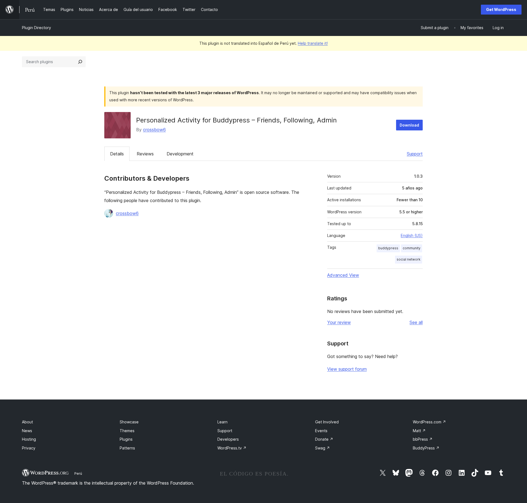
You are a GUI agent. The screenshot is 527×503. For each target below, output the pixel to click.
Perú (78, 473)
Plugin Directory (36, 27)
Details (117, 154)
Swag (322, 448)
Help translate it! (313, 43)
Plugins (126, 439)
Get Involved (327, 422)
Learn (222, 422)
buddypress (388, 248)
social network (409, 259)
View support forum (347, 369)
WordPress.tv (231, 448)
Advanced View (343, 275)
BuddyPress (426, 448)
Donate (324, 439)
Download (409, 125)
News (27, 430)
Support (415, 154)
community (412, 248)
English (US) (412, 235)
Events (321, 430)
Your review (339, 322)
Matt (419, 430)
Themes (127, 430)
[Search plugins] (80, 61)
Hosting (29, 439)
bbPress (423, 439)
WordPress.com (429, 422)
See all (416, 322)
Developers (228, 439)
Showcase (129, 422)
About (27, 422)
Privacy (28, 448)
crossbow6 (154, 129)
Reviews (145, 154)
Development (180, 154)
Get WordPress (501, 9)
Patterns (127, 448)
